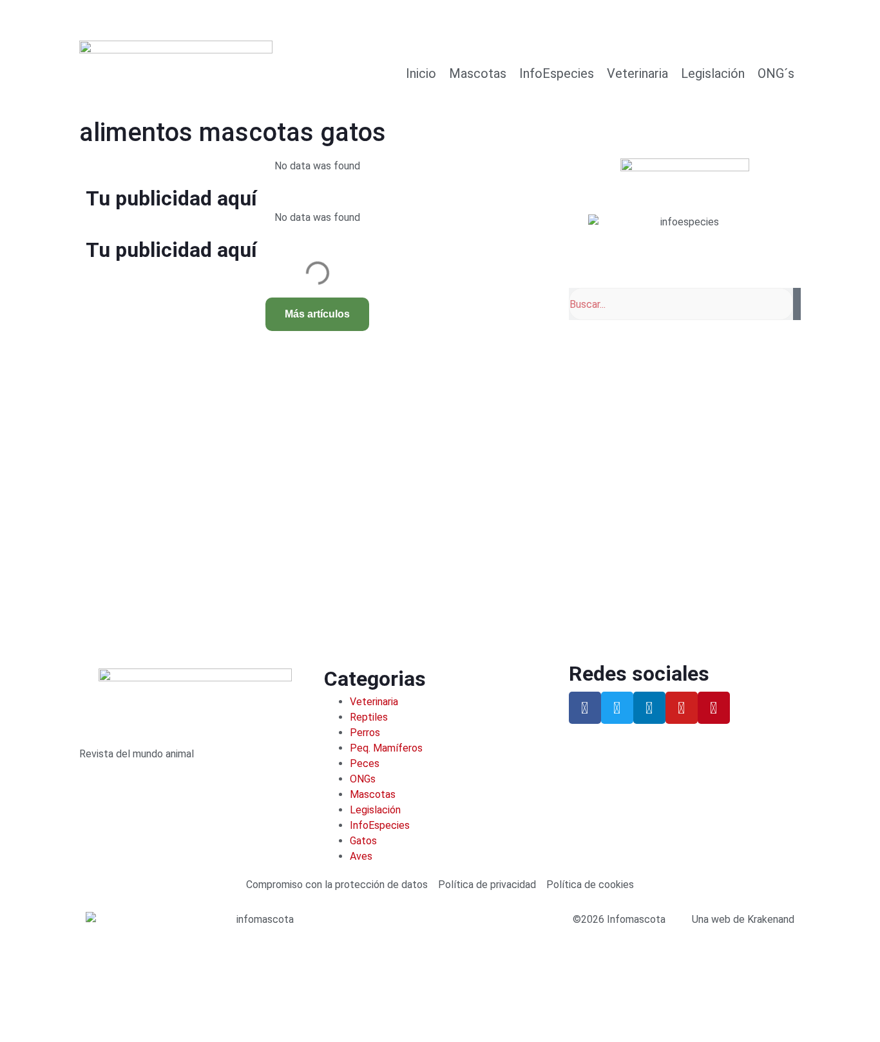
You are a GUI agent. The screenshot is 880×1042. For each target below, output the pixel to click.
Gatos (363, 841)
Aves (361, 856)
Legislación (713, 73)
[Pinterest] (714, 708)
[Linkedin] (649, 708)
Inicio (421, 73)
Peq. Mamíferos (386, 748)
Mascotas (477, 73)
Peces (364, 763)
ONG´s (776, 73)
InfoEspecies (556, 73)
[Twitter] (617, 708)
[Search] (797, 304)
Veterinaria (637, 73)
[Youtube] (681, 708)
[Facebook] (585, 708)
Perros (365, 732)
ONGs (363, 779)
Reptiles (369, 717)
